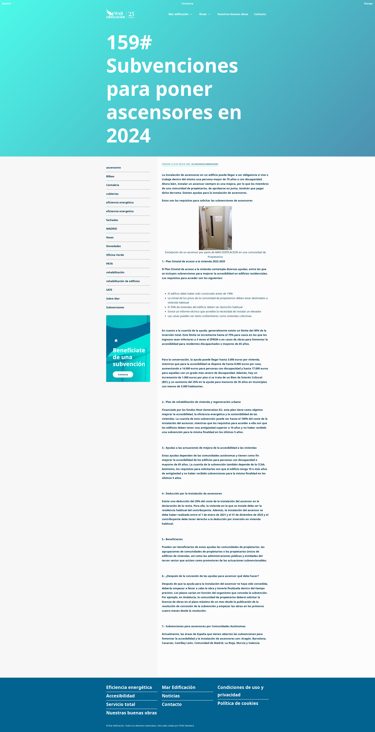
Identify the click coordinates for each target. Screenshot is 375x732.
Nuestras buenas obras (131, 713)
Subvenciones (211, 164)
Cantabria (112, 185)
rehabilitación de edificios (123, 281)
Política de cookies (238, 703)
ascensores (199, 164)
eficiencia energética (120, 202)
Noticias (171, 696)
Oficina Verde (115, 255)
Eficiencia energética (129, 687)
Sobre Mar (113, 298)
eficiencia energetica (120, 211)
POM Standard (186, 725)
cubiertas (112, 193)
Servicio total (120, 704)
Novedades (113, 246)
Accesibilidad (120, 696)
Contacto (172, 704)
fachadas (112, 220)
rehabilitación (115, 272)
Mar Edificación (179, 687)
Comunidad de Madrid (208, 643)
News (110, 237)
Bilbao (110, 176)
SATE (109, 289)
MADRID (111, 228)
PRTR (109, 263)
